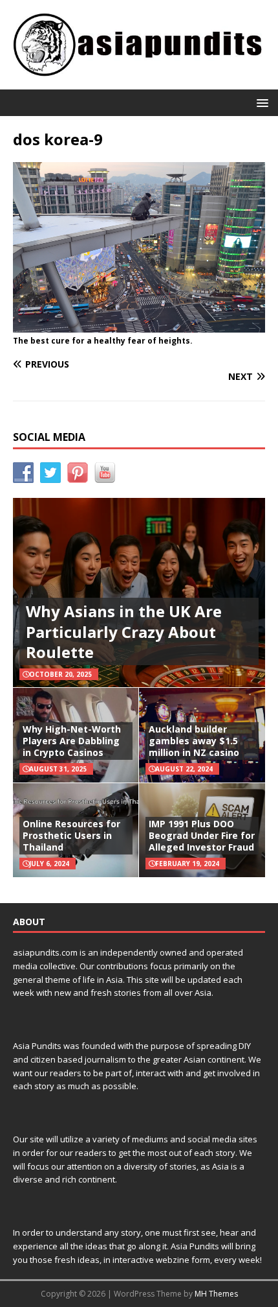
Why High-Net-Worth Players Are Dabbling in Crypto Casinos (72, 741)
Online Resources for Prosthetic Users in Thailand (71, 835)
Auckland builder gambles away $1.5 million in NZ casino (194, 741)
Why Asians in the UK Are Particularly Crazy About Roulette (124, 631)
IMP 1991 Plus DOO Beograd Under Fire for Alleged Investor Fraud (202, 835)
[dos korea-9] (139, 325)
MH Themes (216, 1293)
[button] (260, 102)
